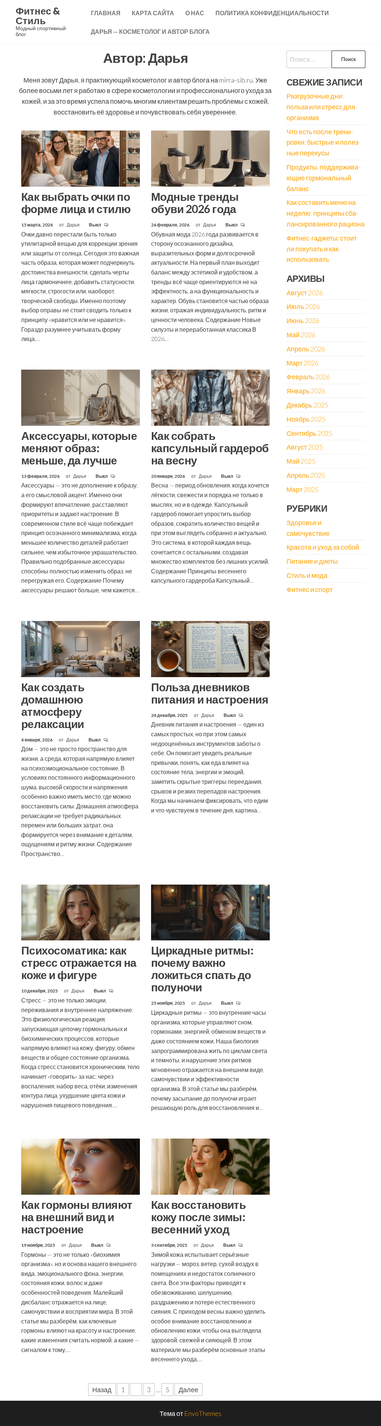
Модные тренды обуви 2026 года (194, 202)
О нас (194, 12)
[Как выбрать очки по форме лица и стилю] (80, 158)
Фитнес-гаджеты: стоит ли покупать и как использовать (321, 249)
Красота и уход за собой (322, 547)
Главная (106, 12)
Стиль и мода (306, 575)
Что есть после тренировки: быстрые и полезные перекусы (323, 142)
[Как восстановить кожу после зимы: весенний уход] (210, 1166)
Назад (102, 1389)
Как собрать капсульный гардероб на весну (210, 448)
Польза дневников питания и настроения (210, 693)
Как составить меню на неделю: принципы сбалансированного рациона (325, 213)
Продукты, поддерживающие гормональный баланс (323, 178)
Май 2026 (301, 335)
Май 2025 (301, 461)
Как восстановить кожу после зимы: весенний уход (198, 1217)
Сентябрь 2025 (309, 433)
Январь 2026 (306, 391)
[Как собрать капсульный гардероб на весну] (210, 397)
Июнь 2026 (303, 320)
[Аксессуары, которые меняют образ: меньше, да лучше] (80, 397)
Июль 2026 (303, 306)
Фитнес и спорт (309, 589)
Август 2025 (304, 447)
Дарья (73, 225)
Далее (188, 1389)
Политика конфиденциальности (272, 12)
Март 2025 (302, 489)
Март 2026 (302, 363)
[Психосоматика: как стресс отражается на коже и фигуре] (80, 911)
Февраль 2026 (308, 377)
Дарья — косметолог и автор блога (150, 31)
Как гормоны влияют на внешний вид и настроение (76, 1217)
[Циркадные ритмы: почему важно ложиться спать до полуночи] (210, 911)
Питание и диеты (312, 561)
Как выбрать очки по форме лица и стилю (76, 202)
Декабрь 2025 (307, 405)
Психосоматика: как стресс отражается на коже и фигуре (79, 962)
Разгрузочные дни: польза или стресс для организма (320, 107)
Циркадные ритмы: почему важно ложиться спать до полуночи (202, 968)
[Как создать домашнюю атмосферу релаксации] (80, 648)
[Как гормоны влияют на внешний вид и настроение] (80, 1166)
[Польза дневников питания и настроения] (210, 648)
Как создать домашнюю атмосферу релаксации (52, 705)
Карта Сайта (153, 12)
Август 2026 (304, 293)
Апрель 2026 (305, 349)
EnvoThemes (202, 1413)
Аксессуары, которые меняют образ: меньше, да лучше (79, 448)
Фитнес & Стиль (38, 15)
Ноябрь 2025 (306, 419)
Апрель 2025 (305, 475)
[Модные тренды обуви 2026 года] (210, 158)
